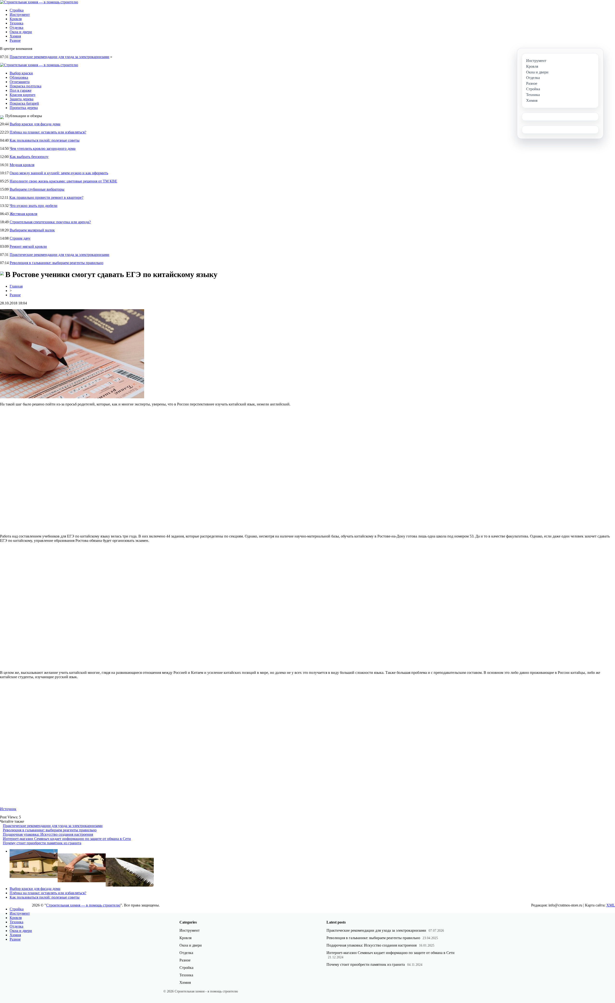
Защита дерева (21, 99)
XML (610, 905)
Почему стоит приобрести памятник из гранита (42, 843)
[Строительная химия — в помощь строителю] (39, 2)
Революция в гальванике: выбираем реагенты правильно (56, 263)
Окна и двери (21, 32)
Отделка (16, 27)
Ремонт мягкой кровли (28, 246)
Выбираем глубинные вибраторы (37, 189)
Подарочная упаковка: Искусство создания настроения (48, 834)
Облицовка (19, 77)
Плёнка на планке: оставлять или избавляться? (48, 132)
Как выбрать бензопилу (29, 157)
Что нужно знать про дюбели (33, 206)
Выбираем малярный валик (32, 230)
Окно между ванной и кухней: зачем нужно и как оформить (59, 173)
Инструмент (20, 14)
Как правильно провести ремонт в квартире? (46, 197)
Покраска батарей (24, 103)
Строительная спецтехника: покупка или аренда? (50, 222)
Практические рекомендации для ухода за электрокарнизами (59, 57)
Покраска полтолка (25, 86)
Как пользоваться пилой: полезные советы (45, 140)
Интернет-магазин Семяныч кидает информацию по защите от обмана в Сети (67, 839)
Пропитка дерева (24, 108)
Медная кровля (22, 165)
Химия (15, 36)
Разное (15, 40)
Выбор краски (21, 73)
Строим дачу (20, 238)
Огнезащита (20, 82)
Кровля (16, 19)
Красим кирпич (22, 95)
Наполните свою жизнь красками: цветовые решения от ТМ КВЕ (63, 181)
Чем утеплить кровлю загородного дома (42, 148)
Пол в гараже (20, 90)
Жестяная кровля (23, 214)
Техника (16, 23)
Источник (8, 809)
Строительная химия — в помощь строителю (83, 905)
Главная (16, 286)
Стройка (17, 10)
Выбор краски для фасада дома (35, 124)
